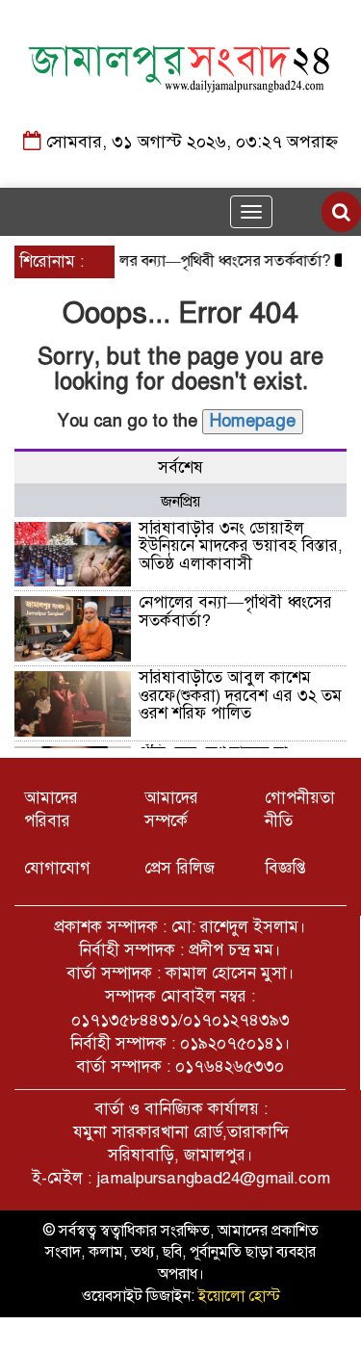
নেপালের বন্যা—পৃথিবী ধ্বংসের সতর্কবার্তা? (202, 261)
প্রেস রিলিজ (179, 868)
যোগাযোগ (57, 868)
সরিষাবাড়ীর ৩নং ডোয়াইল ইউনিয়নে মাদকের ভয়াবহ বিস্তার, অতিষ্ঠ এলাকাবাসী (241, 546)
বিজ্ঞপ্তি (285, 868)
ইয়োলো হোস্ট (239, 1296)
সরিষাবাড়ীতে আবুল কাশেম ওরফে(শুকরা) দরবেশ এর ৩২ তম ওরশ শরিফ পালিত (240, 695)
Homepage (253, 420)
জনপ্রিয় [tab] (180, 501)
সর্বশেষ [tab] (180, 467)
